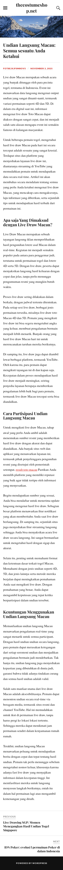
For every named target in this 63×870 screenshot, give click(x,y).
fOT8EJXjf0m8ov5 (14, 68)
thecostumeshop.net (31, 8)
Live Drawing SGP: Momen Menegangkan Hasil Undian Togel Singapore (26, 826)
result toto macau (26, 469)
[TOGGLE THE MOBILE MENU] (5, 8)
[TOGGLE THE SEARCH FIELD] (58, 8)
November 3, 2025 (41, 68)
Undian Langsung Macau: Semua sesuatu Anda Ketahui (29, 50)
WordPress (39, 863)
